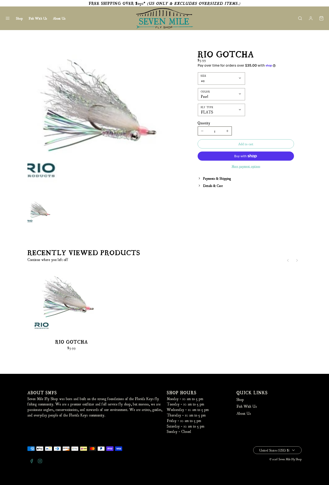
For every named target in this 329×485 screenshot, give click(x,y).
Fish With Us (38, 18)
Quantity (204, 122)
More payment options (246, 166)
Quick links (252, 392)
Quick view (71, 307)
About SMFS (42, 392)
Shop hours (181, 392)
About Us (59, 18)
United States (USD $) (274, 450)
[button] (7, 18)
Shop (19, 18)
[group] (41, 211)
